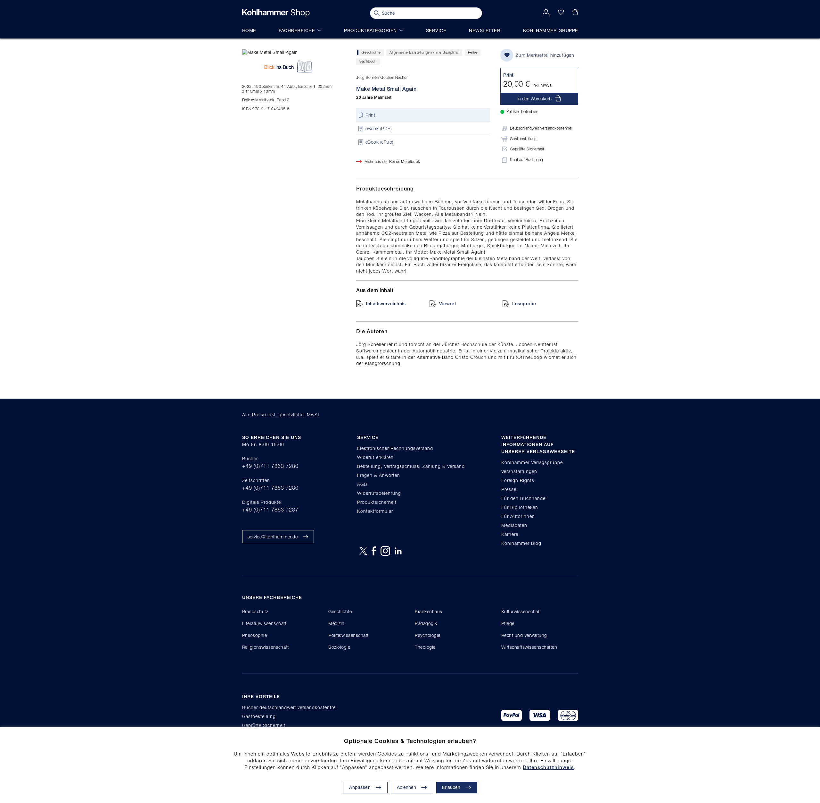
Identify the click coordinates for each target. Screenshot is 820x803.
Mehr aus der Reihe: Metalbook (392, 161)
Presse (508, 489)
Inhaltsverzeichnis (386, 303)
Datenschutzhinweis (548, 767)
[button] (412, 787)
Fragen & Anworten (378, 475)
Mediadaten (514, 525)
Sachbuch (367, 61)
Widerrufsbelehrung (379, 493)
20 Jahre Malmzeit (374, 97)
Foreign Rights (517, 480)
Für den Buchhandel (524, 498)
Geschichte (371, 52)
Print (370, 115)
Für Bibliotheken (519, 507)
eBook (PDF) (378, 128)
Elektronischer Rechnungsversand (395, 448)
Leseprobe (524, 303)
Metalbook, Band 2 (266, 99)
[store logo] (276, 13)
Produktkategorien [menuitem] (370, 30)
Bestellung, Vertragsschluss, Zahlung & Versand (411, 466)
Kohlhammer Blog (521, 543)
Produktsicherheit (377, 502)
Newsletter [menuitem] (484, 30)
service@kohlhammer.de (273, 536)
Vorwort (447, 303)
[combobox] (426, 13)
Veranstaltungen (519, 471)
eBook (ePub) (379, 142)
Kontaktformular (375, 511)
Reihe (473, 52)
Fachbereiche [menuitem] (297, 30)
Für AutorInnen (518, 516)
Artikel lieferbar (522, 111)
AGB (362, 484)
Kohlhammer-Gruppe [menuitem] (550, 30)
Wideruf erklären (375, 457)
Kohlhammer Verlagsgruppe (532, 462)
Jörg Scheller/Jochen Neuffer (382, 77)
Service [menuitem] (436, 30)
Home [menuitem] (249, 30)
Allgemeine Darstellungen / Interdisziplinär (424, 52)
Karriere (509, 534)
